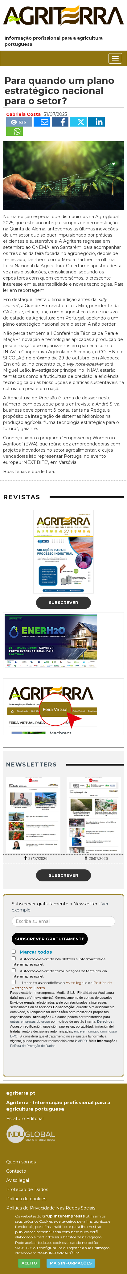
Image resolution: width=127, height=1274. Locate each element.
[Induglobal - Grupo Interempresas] (30, 1134)
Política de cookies (26, 1198)
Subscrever (63, 602)
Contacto (16, 1171)
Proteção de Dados (27, 1189)
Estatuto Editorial (24, 1118)
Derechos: (105, 1021)
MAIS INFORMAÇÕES (71, 1263)
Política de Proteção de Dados (32, 1046)
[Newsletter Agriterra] (33, 815)
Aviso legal (75, 982)
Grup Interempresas (63, 1216)
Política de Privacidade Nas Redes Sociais (50, 1208)
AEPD (82, 1041)
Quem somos (21, 1162)
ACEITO (29, 1263)
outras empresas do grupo (30, 1021)
